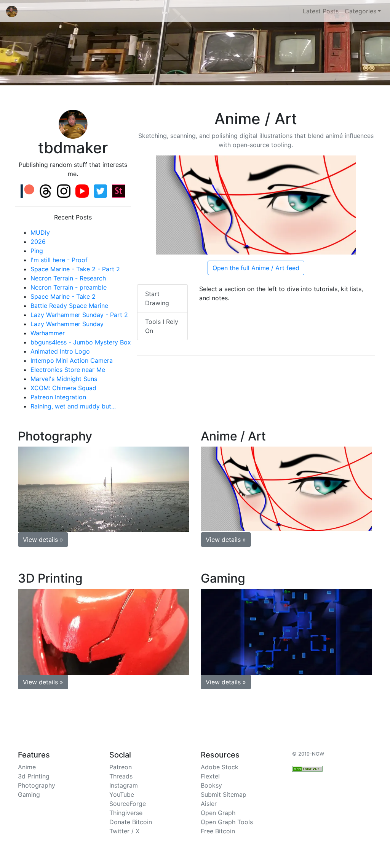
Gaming (29, 794)
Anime (27, 767)
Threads (121, 776)
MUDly (40, 232)
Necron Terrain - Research (68, 278)
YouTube (121, 794)
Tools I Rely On (161, 326)
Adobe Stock (219, 767)
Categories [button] (360, 11)
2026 (38, 241)
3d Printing (34, 776)
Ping (36, 251)
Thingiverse (125, 813)
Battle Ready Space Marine (69, 305)
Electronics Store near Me (67, 369)
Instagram (123, 785)
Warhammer (47, 333)
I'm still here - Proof (59, 260)
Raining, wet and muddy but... (73, 406)
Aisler (209, 803)
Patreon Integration (58, 397)
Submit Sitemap (223, 794)
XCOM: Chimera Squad (63, 388)
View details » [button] (43, 539)
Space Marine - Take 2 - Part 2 (75, 269)
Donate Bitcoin (130, 822)
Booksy (211, 785)
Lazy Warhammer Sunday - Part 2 (79, 315)
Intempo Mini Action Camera (71, 360)
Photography (36, 785)
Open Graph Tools (227, 822)
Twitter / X (124, 831)
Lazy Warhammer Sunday (67, 324)
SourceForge (127, 803)
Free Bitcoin (218, 831)
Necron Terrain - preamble (68, 287)
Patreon (120, 767)
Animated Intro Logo (60, 351)
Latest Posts (321, 11)
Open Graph (218, 813)
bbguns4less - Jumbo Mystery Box (80, 342)
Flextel (210, 776)
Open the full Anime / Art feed (256, 268)
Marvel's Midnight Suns (63, 379)
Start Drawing (157, 298)
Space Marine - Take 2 (63, 296)
